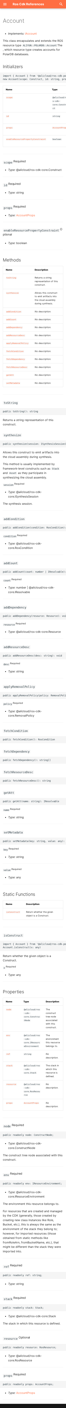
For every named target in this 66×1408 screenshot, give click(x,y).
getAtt (10, 375)
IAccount (31, 33)
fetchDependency (15, 359)
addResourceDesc (15, 335)
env (8, 1035)
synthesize (12, 293)
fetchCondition (15, 351)
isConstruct (13, 912)
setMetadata (13, 383)
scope (9, 97)
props (9, 128)
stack (9, 1066)
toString (11, 278)
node (8, 1009)
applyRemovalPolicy (17, 343)
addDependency (14, 327)
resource (11, 1084)
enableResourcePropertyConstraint (26, 139)
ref (8, 1054)
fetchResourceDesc (16, 367)
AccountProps (25, 215)
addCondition (13, 312)
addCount (11, 319)
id (7, 116)
